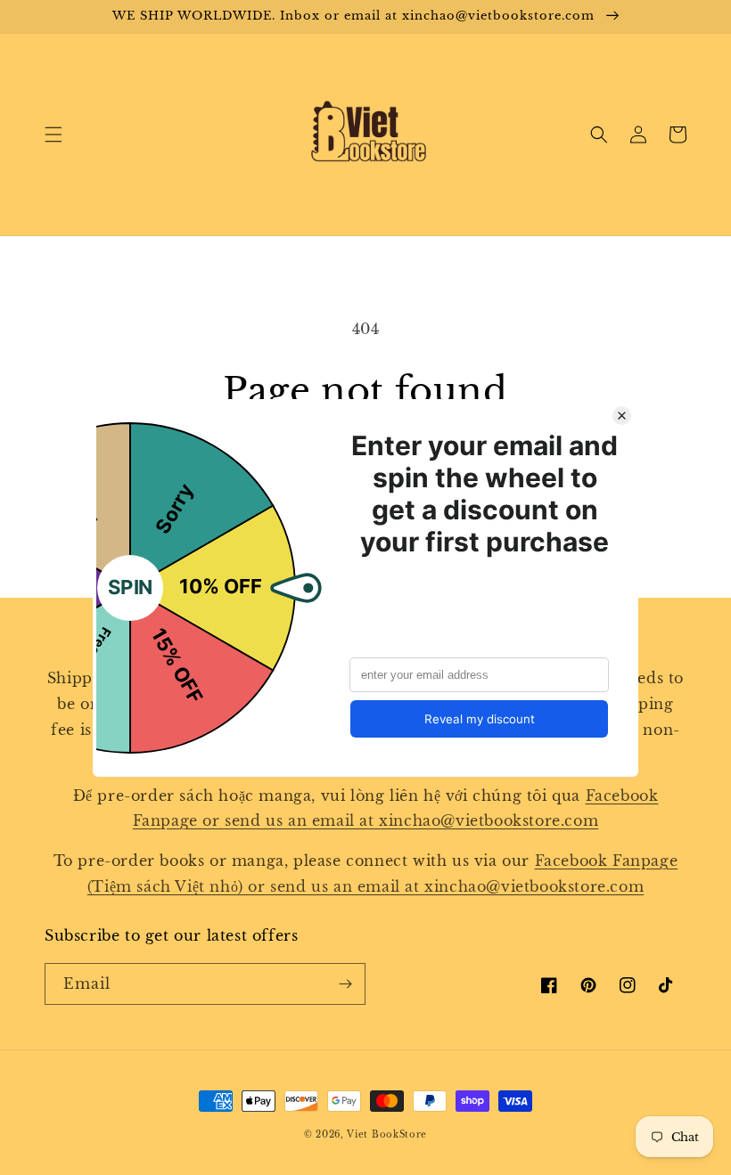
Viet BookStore (387, 1134)
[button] (53, 134)
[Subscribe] (345, 984)
